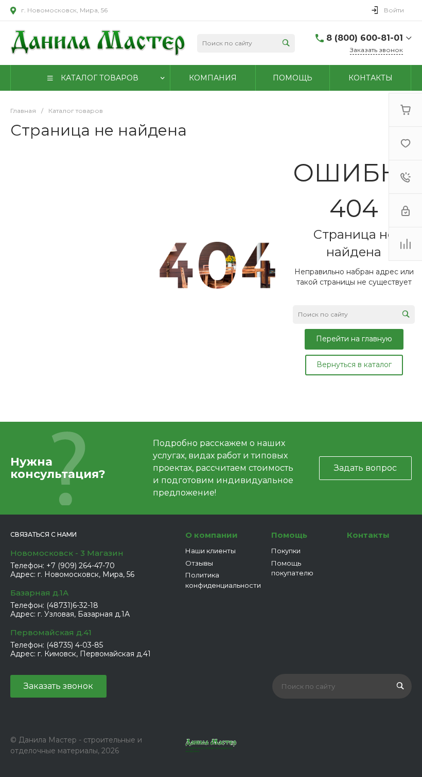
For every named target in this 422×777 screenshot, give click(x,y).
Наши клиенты (210, 551)
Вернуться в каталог (354, 364)
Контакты (368, 535)
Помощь (289, 535)
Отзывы (199, 563)
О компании (211, 535)
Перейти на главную (354, 338)
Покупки (286, 551)
